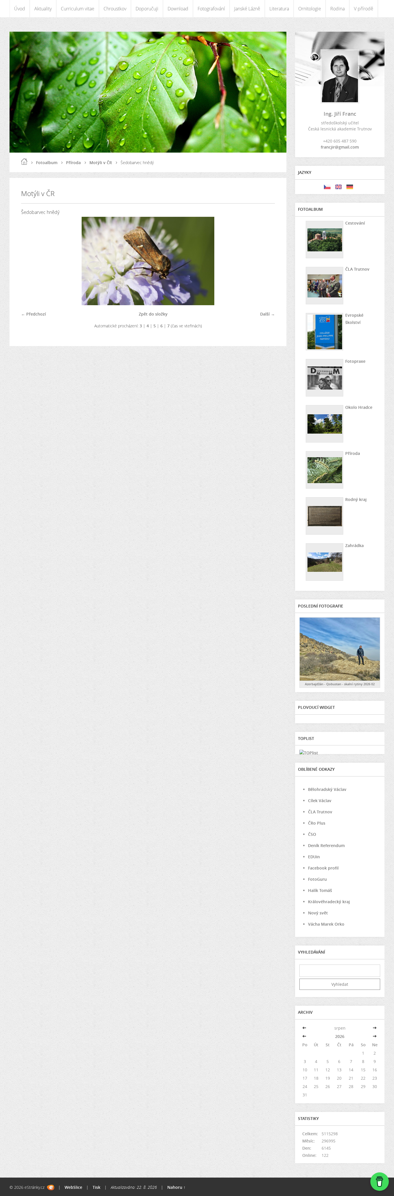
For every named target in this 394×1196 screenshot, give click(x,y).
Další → (267, 314)
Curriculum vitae (77, 8)
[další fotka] (265, 261)
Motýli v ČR (100, 162)
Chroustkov (115, 8)
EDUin (314, 856)
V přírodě (363, 8)
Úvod (19, 8)
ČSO (312, 834)
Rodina (337, 8)
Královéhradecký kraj (329, 901)
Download (178, 8)
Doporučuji (147, 8)
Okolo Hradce (358, 407)
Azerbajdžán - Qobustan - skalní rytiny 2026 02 (340, 684)
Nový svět (318, 913)
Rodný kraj (356, 499)
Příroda (73, 162)
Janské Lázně (247, 8)
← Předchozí (33, 314)
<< (305, 1028)
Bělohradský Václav (327, 789)
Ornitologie (309, 8)
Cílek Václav (319, 800)
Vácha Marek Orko (326, 924)
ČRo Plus (316, 823)
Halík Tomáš (320, 890)
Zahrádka (354, 545)
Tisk (96, 1187)
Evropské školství (354, 318)
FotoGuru (317, 879)
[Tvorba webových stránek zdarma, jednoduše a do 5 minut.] (50, 1187)
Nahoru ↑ (176, 1187)
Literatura (279, 8)
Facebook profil (323, 868)
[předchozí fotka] (30, 261)
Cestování (355, 223)
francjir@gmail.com (340, 147)
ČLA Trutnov (357, 269)
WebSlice (73, 1187)
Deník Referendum (326, 845)
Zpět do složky (153, 314)
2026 (339, 1036)
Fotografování (211, 8)
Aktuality (43, 8)
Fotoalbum (46, 162)
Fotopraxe (355, 361)
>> (374, 1028)
